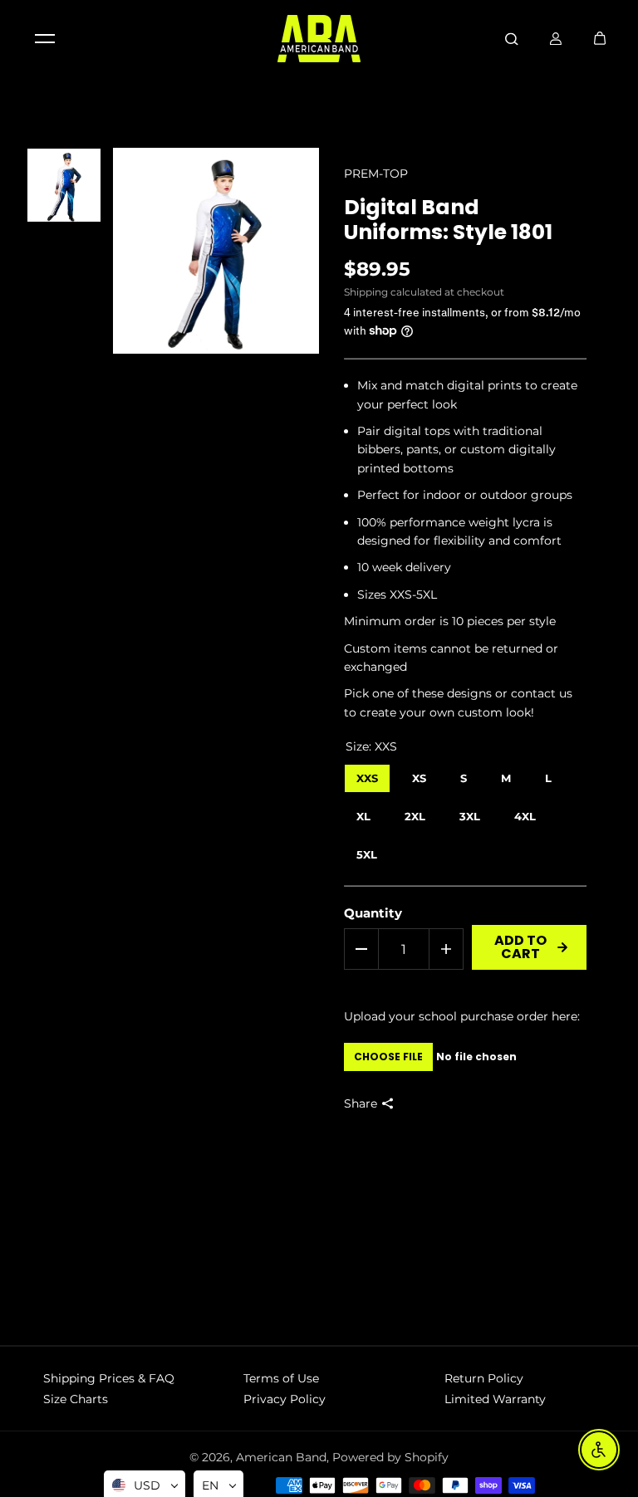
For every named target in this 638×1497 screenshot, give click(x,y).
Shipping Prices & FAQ (108, 1378)
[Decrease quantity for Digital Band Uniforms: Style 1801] (361, 949)
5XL (366, 850)
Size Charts (75, 1399)
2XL (414, 812)
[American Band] (319, 38)
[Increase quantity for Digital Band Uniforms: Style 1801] (446, 949)
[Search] (511, 38)
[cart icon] (599, 38)
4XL (525, 812)
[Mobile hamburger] (45, 38)
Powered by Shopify (390, 1457)
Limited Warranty (495, 1399)
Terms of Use (281, 1378)
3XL (469, 812)
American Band (281, 1457)
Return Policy (483, 1378)
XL (363, 812)
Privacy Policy (284, 1399)
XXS (367, 774)
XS (419, 774)
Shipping (366, 292)
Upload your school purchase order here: (462, 1016)
